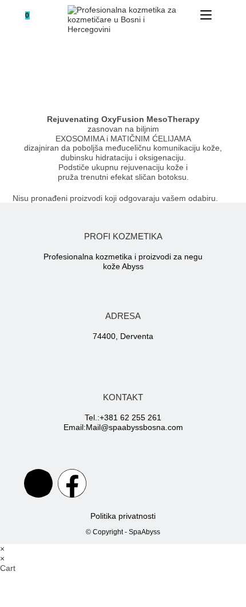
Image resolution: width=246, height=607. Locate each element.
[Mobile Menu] (207, 15)
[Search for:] (221, 15)
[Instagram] (38, 483)
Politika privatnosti (123, 516)
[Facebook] (72, 483)
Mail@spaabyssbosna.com (134, 427)
